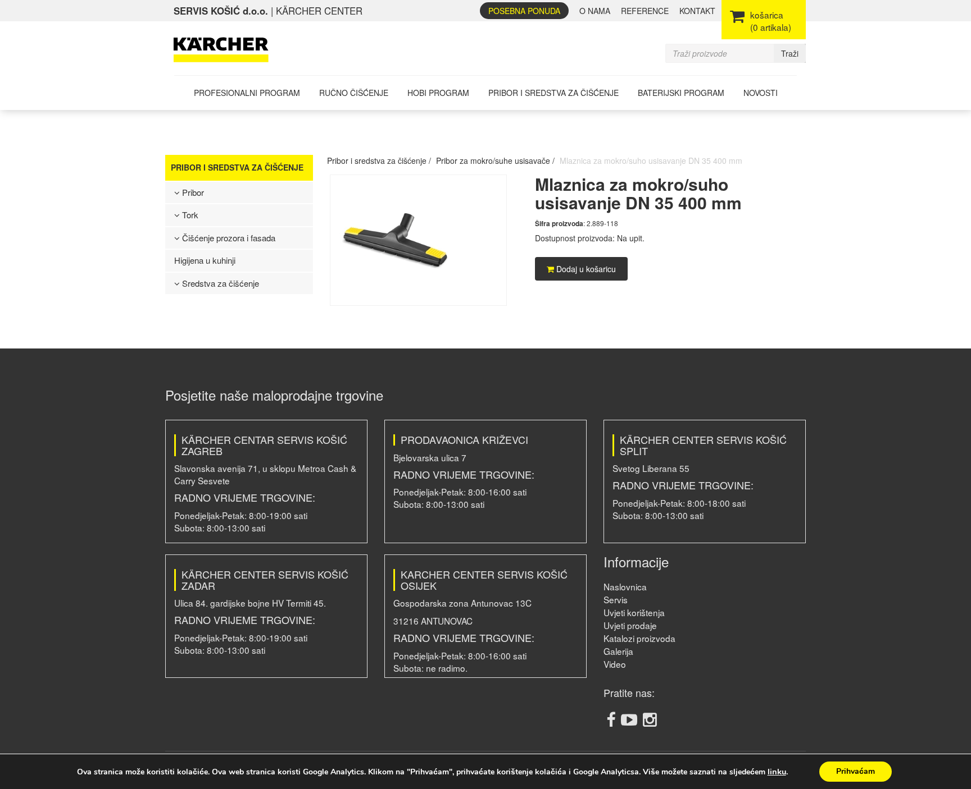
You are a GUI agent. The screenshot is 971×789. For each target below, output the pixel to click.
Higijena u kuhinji (204, 260)
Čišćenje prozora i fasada (227, 238)
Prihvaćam (855, 771)
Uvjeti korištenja (634, 612)
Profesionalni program (247, 92)
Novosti (760, 92)
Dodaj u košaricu (585, 268)
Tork (189, 215)
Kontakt (697, 10)
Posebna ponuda (524, 10)
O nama (594, 10)
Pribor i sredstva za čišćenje (553, 92)
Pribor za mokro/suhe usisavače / (495, 160)
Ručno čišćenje (353, 92)
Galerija (618, 651)
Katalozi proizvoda (639, 638)
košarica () (770, 20)
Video (615, 664)
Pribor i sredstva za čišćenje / (379, 160)
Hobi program (438, 92)
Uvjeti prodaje (630, 625)
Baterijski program (681, 92)
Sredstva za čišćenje (219, 283)
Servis (616, 599)
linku (777, 772)
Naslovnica (625, 586)
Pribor (192, 192)
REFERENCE (645, 10)
